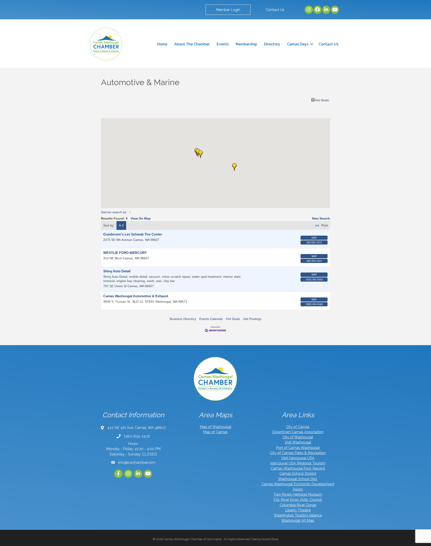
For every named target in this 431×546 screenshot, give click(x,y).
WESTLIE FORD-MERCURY (125, 253)
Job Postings (252, 319)
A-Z (121, 225)
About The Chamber (192, 44)
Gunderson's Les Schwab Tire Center (132, 234)
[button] (228, 9)
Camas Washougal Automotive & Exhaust (135, 296)
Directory (272, 44)
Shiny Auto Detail (116, 271)
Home (162, 44)
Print (324, 225)
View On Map (141, 218)
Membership (246, 44)
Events (223, 44)
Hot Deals (322, 99)
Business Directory (183, 319)
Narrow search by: (114, 212)
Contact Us (328, 44)
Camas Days (297, 44)
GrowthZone (270, 539)
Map (314, 237)
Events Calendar (211, 319)
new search (321, 218)
